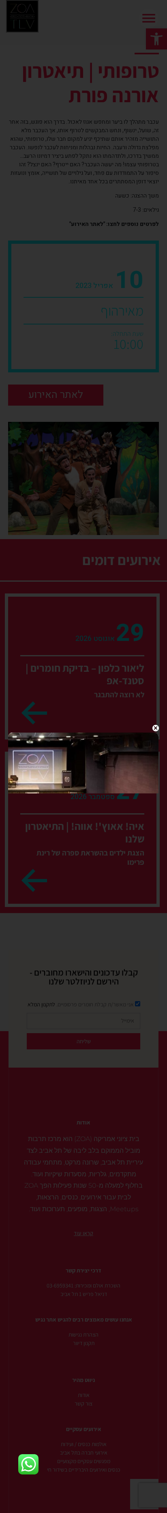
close (155, 728)
